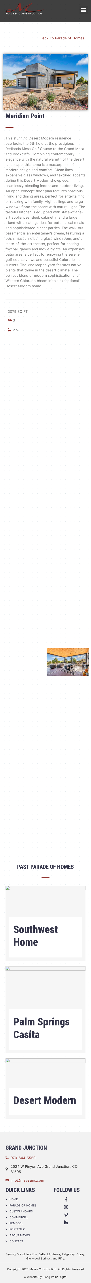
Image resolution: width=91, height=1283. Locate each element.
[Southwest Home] (45, 906)
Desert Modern (44, 1100)
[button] (84, 10)
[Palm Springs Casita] (45, 992)
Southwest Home (35, 935)
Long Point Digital (55, 1277)
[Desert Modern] (45, 1078)
